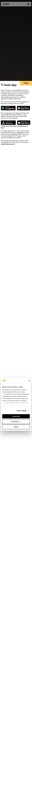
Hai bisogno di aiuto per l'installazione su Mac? (14, 127)
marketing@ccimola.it (8, 144)
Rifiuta (16, 427)
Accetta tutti (16, 416)
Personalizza (15, 421)
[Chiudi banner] (29, 380)
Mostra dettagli (21, 410)
